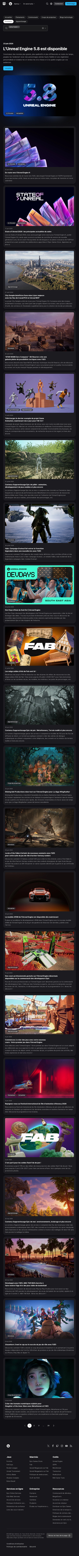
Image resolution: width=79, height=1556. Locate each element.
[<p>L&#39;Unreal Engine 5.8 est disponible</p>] (39, 79)
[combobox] (24, 30)
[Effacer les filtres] (43, 28)
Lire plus (8, 68)
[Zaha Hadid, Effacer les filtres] (19, 27)
